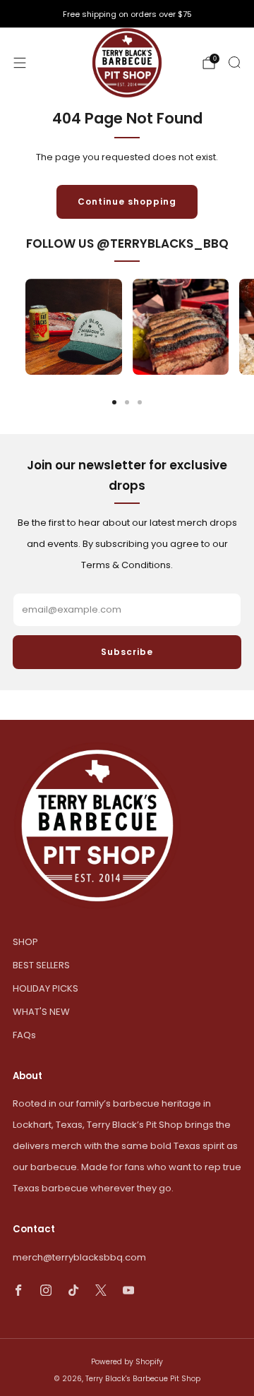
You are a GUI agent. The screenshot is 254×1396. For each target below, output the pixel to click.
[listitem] (127, 14)
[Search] (234, 62)
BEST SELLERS (41, 965)
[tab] (114, 402)
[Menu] (20, 63)
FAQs (24, 1035)
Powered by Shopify (127, 1361)
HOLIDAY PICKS (45, 988)
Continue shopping (127, 201)
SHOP (25, 942)
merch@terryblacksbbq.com (79, 1257)
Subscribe (127, 652)
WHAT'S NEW (41, 1011)
